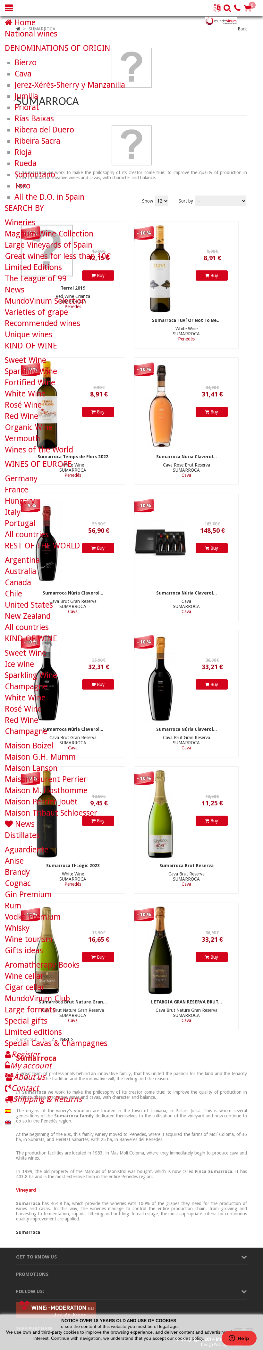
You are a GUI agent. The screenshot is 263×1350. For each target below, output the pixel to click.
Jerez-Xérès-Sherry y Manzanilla (69, 85)
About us (29, 1077)
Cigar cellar (25, 987)
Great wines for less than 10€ (58, 256)
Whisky (17, 928)
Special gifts (26, 1021)
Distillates (22, 835)
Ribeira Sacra (37, 141)
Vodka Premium (33, 917)
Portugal (20, 523)
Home (24, 22)
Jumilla (26, 96)
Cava (22, 73)
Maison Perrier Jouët (41, 801)
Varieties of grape (36, 312)
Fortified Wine (30, 382)
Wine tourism (29, 939)
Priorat (26, 107)
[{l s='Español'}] (8, 1110)
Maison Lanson (31, 768)
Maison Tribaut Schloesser (51, 813)
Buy (213, 275)
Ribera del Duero (44, 129)
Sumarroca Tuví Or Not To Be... (186, 320)
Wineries (20, 222)
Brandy (17, 872)
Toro (22, 185)
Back (242, 28)
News (14, 289)
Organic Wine (29, 427)
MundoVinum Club (37, 998)
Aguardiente (26, 849)
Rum (13, 905)
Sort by (186, 201)
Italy (13, 512)
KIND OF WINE (31, 345)
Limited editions (33, 1032)
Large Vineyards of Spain (48, 245)
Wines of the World (39, 449)
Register (25, 1054)
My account (30, 1065)
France (16, 489)
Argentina (22, 560)
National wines (31, 33)
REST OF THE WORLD (42, 545)
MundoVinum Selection (45, 301)
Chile (13, 593)
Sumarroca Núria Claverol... (186, 456)
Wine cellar (24, 976)
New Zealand (28, 616)
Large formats (30, 1009)
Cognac (18, 883)
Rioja (23, 152)
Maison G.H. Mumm (40, 757)
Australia (20, 571)
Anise (14, 861)
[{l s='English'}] (8, 1121)
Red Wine (21, 416)
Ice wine (19, 664)
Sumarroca (28, 1232)
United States (29, 605)
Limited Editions (33, 267)
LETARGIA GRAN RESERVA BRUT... (186, 1001)
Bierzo (25, 62)
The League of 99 (36, 278)
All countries (27, 534)
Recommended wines (42, 323)
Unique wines (28, 334)
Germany (21, 478)
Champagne (26, 686)
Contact (24, 1088)
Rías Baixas (34, 118)
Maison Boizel (29, 745)
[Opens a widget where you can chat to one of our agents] (239, 1339)
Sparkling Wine (31, 371)
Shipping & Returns (47, 1099)
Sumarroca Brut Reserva (186, 865)
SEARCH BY (24, 208)
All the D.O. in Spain (49, 197)
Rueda (25, 163)
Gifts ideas (24, 950)
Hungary (20, 501)
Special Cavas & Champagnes (56, 1043)
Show (148, 201)
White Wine (25, 393)
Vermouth (22, 438)
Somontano (34, 174)
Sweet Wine (25, 360)
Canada (18, 582)
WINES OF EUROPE (38, 464)
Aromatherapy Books (42, 965)
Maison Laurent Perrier (46, 779)
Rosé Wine (23, 405)
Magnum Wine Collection (49, 233)
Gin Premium (28, 894)
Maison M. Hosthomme (46, 790)
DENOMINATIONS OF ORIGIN (57, 48)
